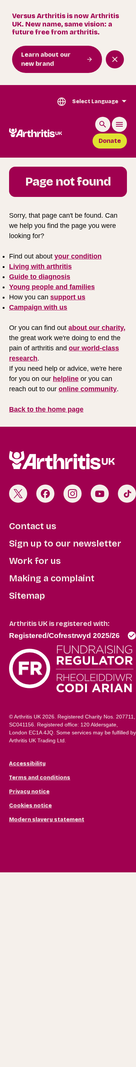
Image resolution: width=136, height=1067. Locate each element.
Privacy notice (29, 791)
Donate (110, 140)
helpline (66, 379)
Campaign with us (38, 307)
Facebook (45, 494)
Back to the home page (46, 409)
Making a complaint (51, 578)
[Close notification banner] (115, 59)
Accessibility (27, 763)
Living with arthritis (40, 266)
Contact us (32, 526)
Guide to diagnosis (39, 276)
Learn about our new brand (46, 59)
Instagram (72, 494)
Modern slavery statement (46, 819)
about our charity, (96, 327)
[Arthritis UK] (35, 132)
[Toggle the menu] (119, 124)
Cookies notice (30, 805)
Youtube (100, 494)
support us (67, 297)
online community (88, 389)
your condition (78, 256)
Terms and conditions (39, 777)
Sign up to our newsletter (65, 543)
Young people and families (52, 287)
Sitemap (27, 595)
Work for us (35, 561)
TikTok (127, 494)
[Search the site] (102, 124)
